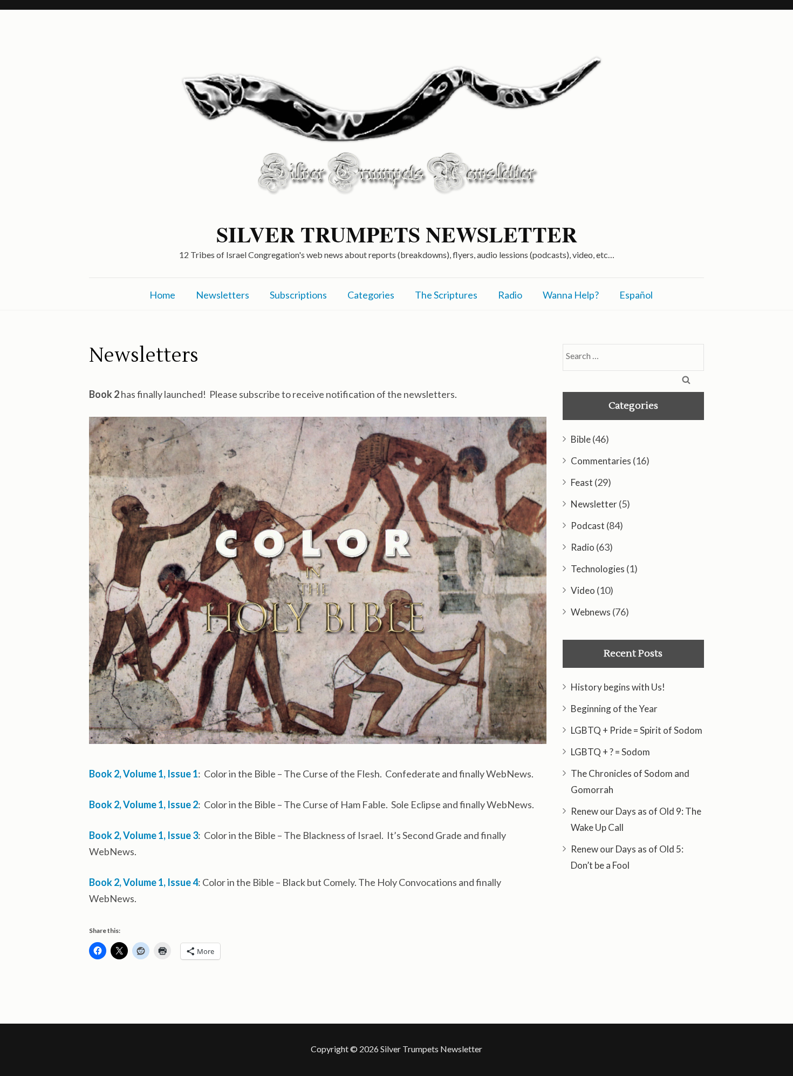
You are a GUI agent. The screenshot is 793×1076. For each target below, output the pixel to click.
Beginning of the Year (614, 708)
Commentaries (601, 460)
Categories (370, 295)
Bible (581, 439)
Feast (582, 482)
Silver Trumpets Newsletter (396, 234)
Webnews (591, 612)
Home (162, 295)
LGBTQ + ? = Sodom (610, 751)
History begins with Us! (618, 687)
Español (636, 295)
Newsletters (222, 295)
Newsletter (594, 504)
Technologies (598, 568)
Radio (510, 295)
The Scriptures (446, 295)
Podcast (588, 525)
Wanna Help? (571, 295)
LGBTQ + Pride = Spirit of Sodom (636, 730)
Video (583, 590)
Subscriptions (298, 295)
